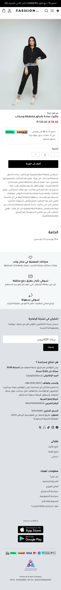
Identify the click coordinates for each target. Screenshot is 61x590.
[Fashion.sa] (27, 10)
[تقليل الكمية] (54, 154)
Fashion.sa (28, 521)
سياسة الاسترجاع (49, 491)
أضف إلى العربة (33, 164)
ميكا (49, 113)
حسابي (55, 457)
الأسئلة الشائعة (50, 482)
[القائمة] (52, 10)
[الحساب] (10, 10)
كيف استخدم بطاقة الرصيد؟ (44, 506)
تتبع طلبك (53, 447)
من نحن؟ (54, 477)
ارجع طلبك (53, 452)
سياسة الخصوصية (49, 496)
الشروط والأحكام (50, 501)
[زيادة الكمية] (36, 154)
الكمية (55, 149)
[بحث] (44, 10)
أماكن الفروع (52, 487)
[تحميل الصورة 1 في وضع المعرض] (30, 64)
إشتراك (51, 347)
